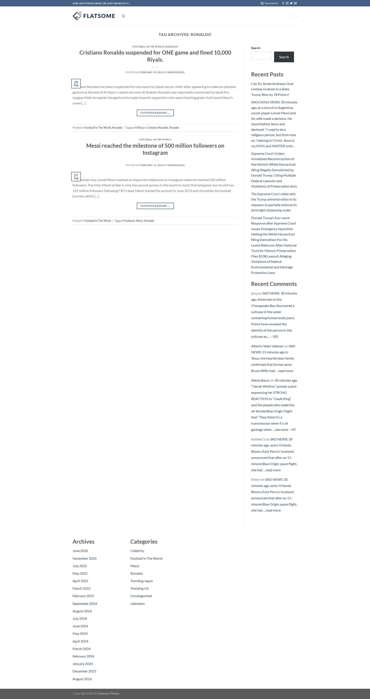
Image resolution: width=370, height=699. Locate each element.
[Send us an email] (295, 3)
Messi (139, 220)
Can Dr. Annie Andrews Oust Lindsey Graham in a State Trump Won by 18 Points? (272, 89)
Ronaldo (172, 46)
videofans (137, 603)
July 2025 (80, 566)
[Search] (123, 16)
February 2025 (83, 596)
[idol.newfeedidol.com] (94, 16)
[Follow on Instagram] (287, 3)
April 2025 (80, 581)
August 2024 (82, 611)
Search (255, 48)
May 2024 (80, 633)
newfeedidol (176, 72)
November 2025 (85, 558)
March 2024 (82, 649)
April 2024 (80, 641)
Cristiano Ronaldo (157, 127)
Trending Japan (141, 581)
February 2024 (83, 656)
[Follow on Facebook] (283, 3)
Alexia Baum (260, 380)
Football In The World (148, 46)
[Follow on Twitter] (291, 3)
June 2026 (80, 551)
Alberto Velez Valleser (267, 346)
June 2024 (80, 626)
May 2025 (80, 573)
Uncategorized (141, 596)
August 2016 (82, 679)
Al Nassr (140, 127)
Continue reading (155, 112)
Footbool (129, 220)
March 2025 (82, 588)
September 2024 (85, 603)
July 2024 (80, 618)
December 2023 (84, 671)
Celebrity (137, 551)
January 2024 (83, 664)
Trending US (139, 588)
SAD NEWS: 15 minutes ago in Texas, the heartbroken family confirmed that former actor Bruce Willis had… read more (273, 358)
